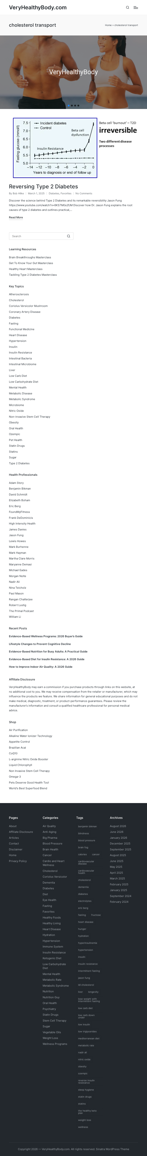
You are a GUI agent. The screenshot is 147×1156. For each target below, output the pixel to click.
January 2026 (118, 837)
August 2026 (118, 826)
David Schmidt (18, 494)
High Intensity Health (22, 523)
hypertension (85, 949)
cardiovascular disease (86, 862)
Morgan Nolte (17, 576)
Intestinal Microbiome (22, 364)
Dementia (49, 882)
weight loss (84, 1120)
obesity (82, 1066)
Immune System (53, 946)
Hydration (49, 935)
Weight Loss (50, 1038)
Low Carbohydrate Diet (23, 381)
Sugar (12, 457)
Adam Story (16, 483)
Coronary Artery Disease (25, 312)
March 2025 (117, 878)
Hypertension (17, 341)
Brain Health (50, 849)
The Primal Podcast (21, 611)
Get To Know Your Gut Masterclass (31, 263)
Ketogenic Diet (52, 958)
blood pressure (86, 840)
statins (82, 1103)
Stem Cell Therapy (54, 1020)
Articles (14, 837)
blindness (83, 833)
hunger (82, 928)
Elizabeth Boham (19, 500)
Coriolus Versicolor (55, 876)
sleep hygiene (86, 1089)
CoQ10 (13, 753)
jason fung (84, 977)
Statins (13, 451)
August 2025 (118, 855)
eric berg (83, 907)
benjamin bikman (87, 826)
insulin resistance (88, 963)
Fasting (13, 323)
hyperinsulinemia (87, 942)
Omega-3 (15, 776)
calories (82, 854)
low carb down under (86, 1016)
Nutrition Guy (51, 997)
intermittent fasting (89, 970)
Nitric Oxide (16, 410)
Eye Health (49, 900)
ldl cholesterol (86, 984)
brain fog (83, 847)
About (12, 826)
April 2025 (116, 872)
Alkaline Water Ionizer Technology (30, 736)
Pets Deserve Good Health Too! (29, 782)
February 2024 (119, 901)
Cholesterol (16, 300)
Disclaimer (15, 849)
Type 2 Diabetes (19, 463)
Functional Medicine (21, 329)
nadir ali (82, 1052)
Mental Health (18, 387)
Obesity (14, 422)
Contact (14, 843)
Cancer (47, 855)
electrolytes (84, 900)
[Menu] (136, 7)
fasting (82, 914)
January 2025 (118, 890)
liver (80, 991)
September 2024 (120, 896)
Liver (12, 370)
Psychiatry (49, 1009)
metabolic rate (86, 1045)
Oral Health (16, 428)
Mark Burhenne (19, 547)
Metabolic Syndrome (22, 399)
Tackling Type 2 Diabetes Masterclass (33, 274)
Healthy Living (52, 923)
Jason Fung (16, 535)
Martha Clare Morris (21, 558)
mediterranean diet (88, 1038)
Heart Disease (18, 335)
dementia (83, 887)
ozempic (82, 1073)
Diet (45, 894)
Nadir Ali (14, 581)
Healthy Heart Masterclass (25, 269)
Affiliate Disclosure (21, 832)
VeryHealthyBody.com (38, 7)
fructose (96, 914)
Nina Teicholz (17, 587)
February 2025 (119, 884)
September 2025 (120, 849)
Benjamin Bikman (20, 488)
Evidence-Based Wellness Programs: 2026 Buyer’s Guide (46, 636)
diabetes (83, 893)
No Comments (83, 193)
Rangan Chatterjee (21, 599)
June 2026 (116, 832)
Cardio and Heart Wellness (53, 863)
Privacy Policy (18, 861)
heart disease (85, 921)
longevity (93, 991)
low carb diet (85, 1008)
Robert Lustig (17, 605)
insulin (81, 956)
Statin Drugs (17, 445)
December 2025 (120, 843)
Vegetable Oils (52, 1032)
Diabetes (54, 193)
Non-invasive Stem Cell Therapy (29, 416)
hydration (83, 935)
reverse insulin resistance (86, 1081)
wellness (83, 1127)
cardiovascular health (86, 871)
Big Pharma (50, 837)
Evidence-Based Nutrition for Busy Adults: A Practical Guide (48, 651)
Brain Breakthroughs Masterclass (30, 257)
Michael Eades (18, 570)
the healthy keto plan (87, 1111)
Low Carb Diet (18, 376)
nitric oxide (84, 1059)
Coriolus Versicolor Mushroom (28, 306)
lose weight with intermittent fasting (89, 1000)
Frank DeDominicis (21, 517)
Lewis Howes (17, 541)
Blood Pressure (52, 843)
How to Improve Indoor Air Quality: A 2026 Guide (40, 666)
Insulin (13, 346)
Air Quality (49, 826)
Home (108, 25)
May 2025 (116, 866)
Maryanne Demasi (20, 564)
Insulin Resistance (20, 352)
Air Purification (18, 730)
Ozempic (14, 434)
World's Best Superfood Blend (28, 788)
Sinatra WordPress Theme (112, 1149)
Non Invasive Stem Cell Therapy (29, 771)
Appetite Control (19, 741)
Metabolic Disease (20, 393)
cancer (96, 854)
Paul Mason (16, 593)
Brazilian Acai (17, 747)
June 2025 (116, 861)
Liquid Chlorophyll (20, 765)
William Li (15, 616)
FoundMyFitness (19, 512)
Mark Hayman (17, 552)
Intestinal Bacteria (20, 358)
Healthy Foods (52, 917)
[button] (69, 105)
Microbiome (16, 405)
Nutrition (48, 991)
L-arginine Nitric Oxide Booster (28, 759)
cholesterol (84, 880)
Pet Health (15, 440)
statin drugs (85, 1096)
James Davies (18, 529)
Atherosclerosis (19, 294)
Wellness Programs (55, 1044)
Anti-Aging (49, 832)
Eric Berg (15, 506)
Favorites (66, 193)
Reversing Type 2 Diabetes (43, 186)
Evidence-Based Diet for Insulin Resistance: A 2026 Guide (46, 659)
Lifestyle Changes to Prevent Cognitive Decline (40, 644)
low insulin (84, 1024)
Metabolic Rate (52, 979)
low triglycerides (87, 1031)
